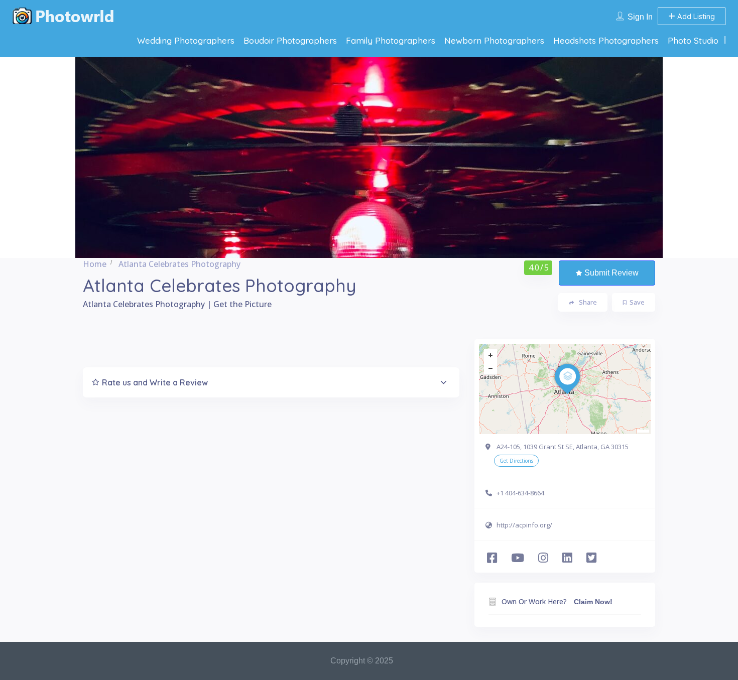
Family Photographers (390, 40)
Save (637, 302)
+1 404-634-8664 (520, 492)
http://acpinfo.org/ (524, 524)
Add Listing (695, 16)
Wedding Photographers (185, 40)
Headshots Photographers (606, 40)
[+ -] (565, 389)
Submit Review (611, 272)
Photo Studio (693, 40)
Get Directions (516, 460)
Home (94, 263)
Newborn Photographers (494, 40)
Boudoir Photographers (290, 40)
